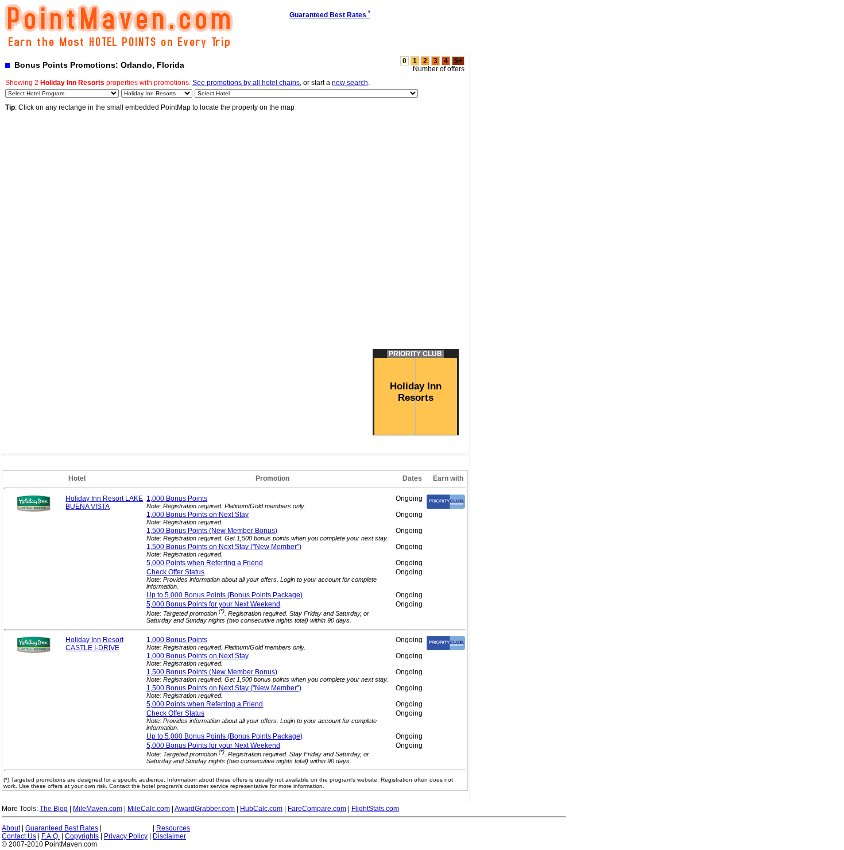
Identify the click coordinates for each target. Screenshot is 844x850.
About (11, 828)
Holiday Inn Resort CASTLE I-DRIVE (94, 644)
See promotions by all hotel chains (246, 83)
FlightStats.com (375, 809)
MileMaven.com (97, 809)
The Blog (54, 809)
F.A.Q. (50, 836)
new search (350, 83)
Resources (173, 828)
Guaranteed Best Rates (61, 828)
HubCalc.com (261, 809)
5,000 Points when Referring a (204, 563)
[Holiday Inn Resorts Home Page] (34, 510)
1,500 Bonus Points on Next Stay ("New (223, 547)
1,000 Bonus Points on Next (197, 515)
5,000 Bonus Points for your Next (213, 604)
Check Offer (175, 572)
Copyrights (82, 836)
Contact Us (19, 836)
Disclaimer (169, 836)
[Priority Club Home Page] (446, 507)
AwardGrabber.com (205, 809)
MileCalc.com (148, 809)
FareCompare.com (317, 809)
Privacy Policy (126, 836)
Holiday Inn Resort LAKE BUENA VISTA (104, 502)
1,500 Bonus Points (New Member (211, 531)
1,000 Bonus (176, 498)
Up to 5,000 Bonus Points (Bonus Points (224, 595)
